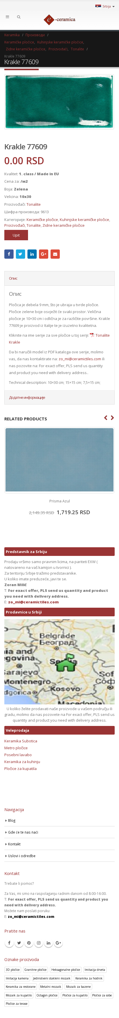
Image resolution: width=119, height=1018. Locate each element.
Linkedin (48, 943)
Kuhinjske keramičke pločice (84, 219)
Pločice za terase (16, 1004)
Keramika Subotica (20, 741)
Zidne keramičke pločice (63, 225)
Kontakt (14, 844)
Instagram (38, 943)
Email (55, 254)
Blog (11, 820)
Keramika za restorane (21, 987)
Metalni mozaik (50, 987)
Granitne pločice (35, 970)
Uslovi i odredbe (22, 855)
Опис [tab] (13, 278)
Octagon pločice (46, 995)
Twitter (20, 254)
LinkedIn (32, 254)
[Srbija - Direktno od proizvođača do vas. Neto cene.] (59, 19)
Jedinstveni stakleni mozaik (51, 978)
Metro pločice (16, 747)
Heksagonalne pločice (65, 970)
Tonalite (34, 204)
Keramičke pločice (42, 219)
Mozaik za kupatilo (19, 995)
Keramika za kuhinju (22, 761)
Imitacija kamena (17, 978)
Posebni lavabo (18, 754)
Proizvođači (14, 225)
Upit (16, 235)
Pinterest (29, 943)
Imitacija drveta (95, 970)
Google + (43, 254)
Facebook (9, 254)
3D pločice (13, 970)
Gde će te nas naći (23, 832)
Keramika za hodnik (89, 978)
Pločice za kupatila (20, 768)
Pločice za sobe (102, 995)
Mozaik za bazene (78, 987)
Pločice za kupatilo (75, 995)
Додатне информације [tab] (27, 397)
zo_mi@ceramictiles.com (80, 358)
